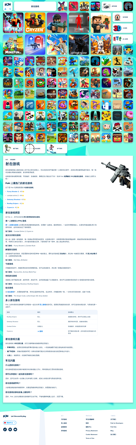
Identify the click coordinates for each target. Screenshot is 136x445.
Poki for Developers (117, 423)
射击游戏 (12, 159)
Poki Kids (113, 427)
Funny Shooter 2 (13, 191)
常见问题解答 (90, 419)
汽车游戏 (64, 419)
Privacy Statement (92, 430)
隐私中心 (88, 427)
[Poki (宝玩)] (8, 4)
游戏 (6, 159)
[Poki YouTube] (15, 429)
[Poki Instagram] (10, 429)
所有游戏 (64, 430)
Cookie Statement (91, 434)
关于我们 (113, 419)
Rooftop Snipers (13, 203)
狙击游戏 (10, 292)
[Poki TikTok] (5, 429)
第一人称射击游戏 (11, 225)
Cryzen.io (10, 207)
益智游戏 (64, 427)
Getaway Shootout (13, 199)
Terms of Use (90, 438)
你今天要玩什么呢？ (10, 9)
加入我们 (113, 434)
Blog (112, 430)
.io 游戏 (40, 331)
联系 (87, 423)
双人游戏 (43, 304)
